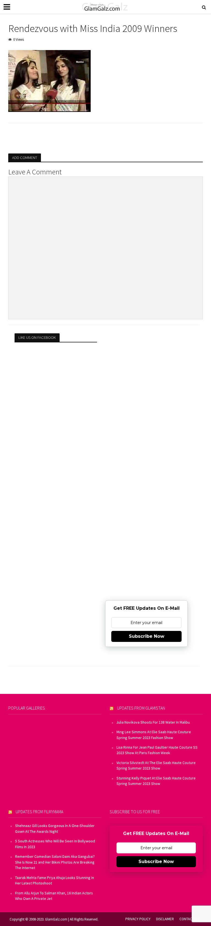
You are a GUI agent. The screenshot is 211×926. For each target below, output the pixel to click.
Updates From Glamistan (141, 708)
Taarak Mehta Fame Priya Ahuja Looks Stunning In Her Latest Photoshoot (54, 880)
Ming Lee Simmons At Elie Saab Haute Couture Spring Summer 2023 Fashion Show (153, 734)
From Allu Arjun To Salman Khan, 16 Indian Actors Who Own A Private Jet (54, 896)
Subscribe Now (146, 636)
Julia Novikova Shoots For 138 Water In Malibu (153, 722)
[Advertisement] (146, 367)
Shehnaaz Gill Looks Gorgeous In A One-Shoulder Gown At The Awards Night (55, 828)
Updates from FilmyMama (39, 811)
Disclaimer (165, 919)
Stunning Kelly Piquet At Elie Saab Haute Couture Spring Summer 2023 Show (156, 781)
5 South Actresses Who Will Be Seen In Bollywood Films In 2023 (55, 844)
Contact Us (189, 919)
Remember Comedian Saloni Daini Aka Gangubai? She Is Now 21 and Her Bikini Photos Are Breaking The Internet (55, 862)
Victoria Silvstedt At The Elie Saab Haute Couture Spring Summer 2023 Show (156, 765)
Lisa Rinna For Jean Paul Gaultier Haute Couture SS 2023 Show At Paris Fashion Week (157, 750)
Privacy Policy (138, 919)
